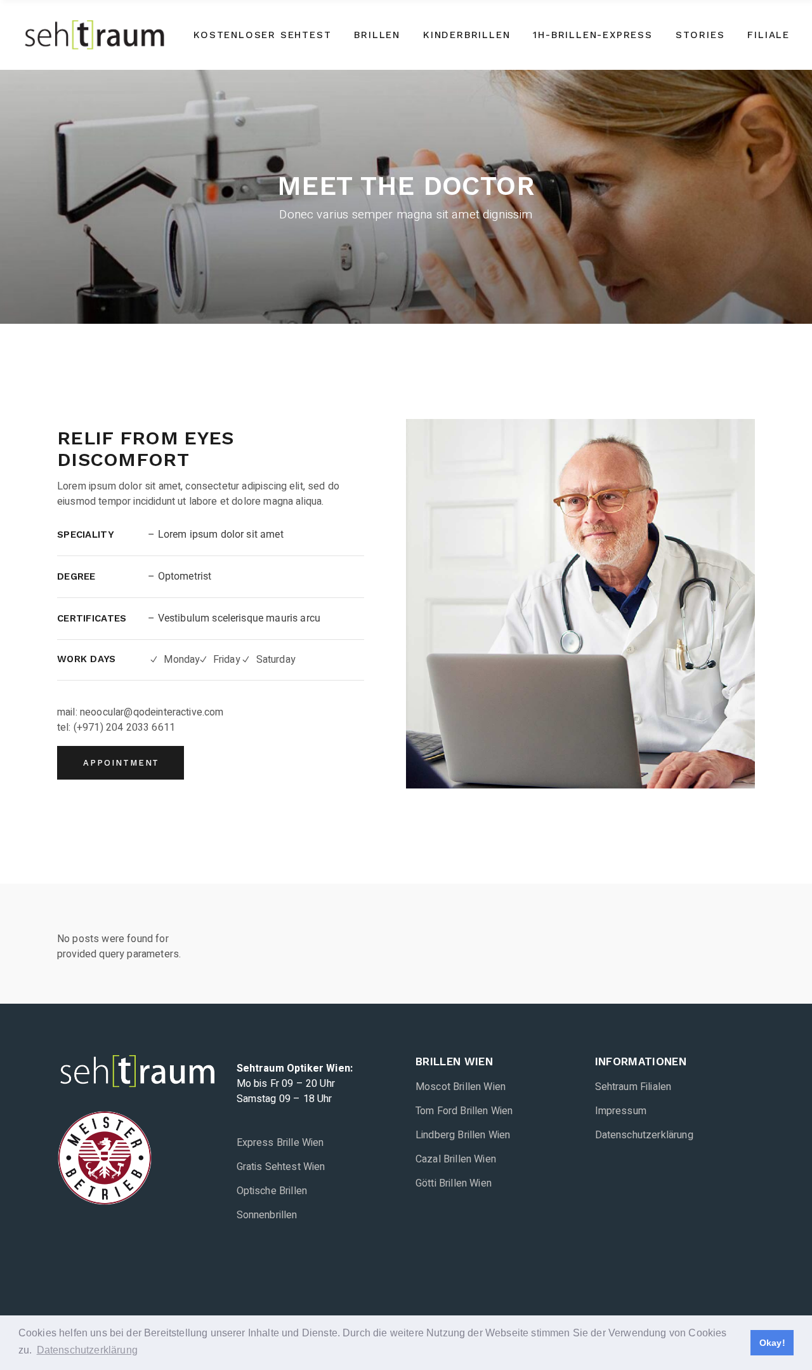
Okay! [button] (772, 1343)
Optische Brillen (272, 1191)
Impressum (620, 1111)
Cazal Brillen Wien (456, 1159)
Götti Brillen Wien (454, 1183)
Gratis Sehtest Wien (281, 1166)
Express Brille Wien (280, 1142)
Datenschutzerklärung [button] (87, 1350)
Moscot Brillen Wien (461, 1086)
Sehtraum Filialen (633, 1086)
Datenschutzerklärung (644, 1135)
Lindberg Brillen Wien (463, 1135)
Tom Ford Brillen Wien (464, 1111)
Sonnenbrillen (267, 1215)
